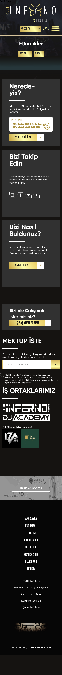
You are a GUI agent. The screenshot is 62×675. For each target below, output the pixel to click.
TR (33, 20)
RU (46, 20)
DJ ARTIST (31, 533)
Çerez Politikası (31, 607)
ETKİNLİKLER (31, 540)
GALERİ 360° (31, 547)
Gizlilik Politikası (31, 581)
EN (39, 20)
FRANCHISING (31, 554)
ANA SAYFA (31, 518)
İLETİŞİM (31, 569)
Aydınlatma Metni (31, 594)
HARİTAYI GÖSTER (31, 488)
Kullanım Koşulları (31, 601)
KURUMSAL (31, 526)
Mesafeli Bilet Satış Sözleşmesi (31, 588)
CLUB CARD (31, 561)
